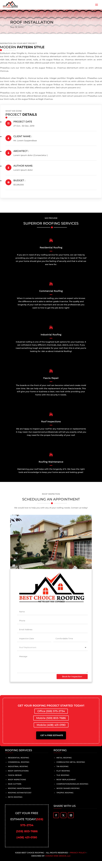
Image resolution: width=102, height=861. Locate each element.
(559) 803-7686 (27, 831)
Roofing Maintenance (19, 788)
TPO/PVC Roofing (64, 793)
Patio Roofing (15, 797)
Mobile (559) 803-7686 (51, 718)
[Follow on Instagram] (71, 815)
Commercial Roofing (18, 762)
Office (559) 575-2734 (51, 711)
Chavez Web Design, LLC (58, 856)
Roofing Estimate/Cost (19, 793)
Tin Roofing (62, 766)
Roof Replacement (66, 779)
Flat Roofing (63, 771)
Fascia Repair (15, 775)
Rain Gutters (14, 784)
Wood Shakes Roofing (68, 788)
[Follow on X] (63, 815)
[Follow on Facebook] (56, 815)
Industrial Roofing (18, 766)
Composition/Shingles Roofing (72, 784)
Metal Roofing (64, 758)
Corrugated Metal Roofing (70, 762)
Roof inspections (17, 779)
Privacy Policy (78, 852)
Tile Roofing (62, 775)
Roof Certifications (18, 771)
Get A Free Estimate (51, 735)
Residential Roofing (18, 758)
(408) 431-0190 (26, 837)
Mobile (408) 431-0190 (51, 725)
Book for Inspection (72, 676)
